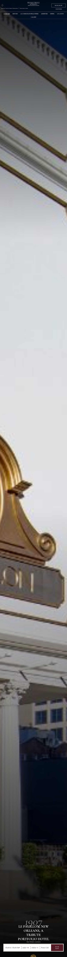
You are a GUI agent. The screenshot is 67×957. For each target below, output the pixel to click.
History (15, 14)
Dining (52, 14)
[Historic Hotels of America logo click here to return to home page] (33, 4)
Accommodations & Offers (29, 14)
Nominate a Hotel (24, 8)
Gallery (33, 17)
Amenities (44, 14)
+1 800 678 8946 (58, 9)
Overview (7, 14)
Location (60, 14)
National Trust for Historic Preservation (9, 8)
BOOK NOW (58, 5)
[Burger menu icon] (2, 5)
